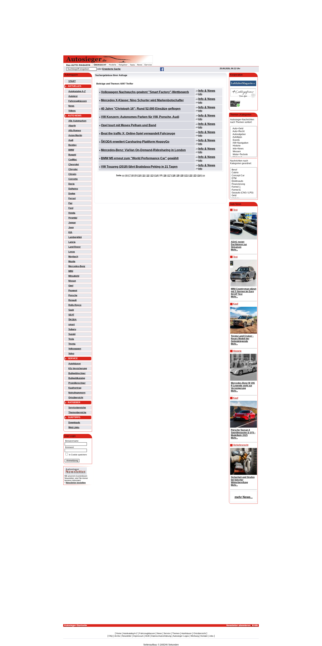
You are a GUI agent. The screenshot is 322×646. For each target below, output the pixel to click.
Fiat (70, 203)
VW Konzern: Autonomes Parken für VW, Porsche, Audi (140, 116)
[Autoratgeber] (243, 134)
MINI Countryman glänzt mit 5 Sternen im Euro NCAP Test (243, 291)
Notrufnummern (76, 392)
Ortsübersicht (75, 397)
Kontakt (204, 636)
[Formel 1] (243, 187)
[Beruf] (243, 169)
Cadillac (72, 159)
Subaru (72, 329)
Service (167, 633)
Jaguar (72, 222)
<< (123, 175)
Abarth (72, 125)
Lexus (71, 251)
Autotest (73, 96)
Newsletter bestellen (76, 483)
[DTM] (243, 178)
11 (144, 175)
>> (203, 175)
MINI (70, 271)
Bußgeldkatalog (76, 378)
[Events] (243, 140)
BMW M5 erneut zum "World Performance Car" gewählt (140, 158)
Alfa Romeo (74, 130)
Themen (176, 633)
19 (178, 175)
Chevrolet (73, 164)
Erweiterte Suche (111, 69)
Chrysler (73, 169)
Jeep (71, 227)
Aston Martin (75, 135)
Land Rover (74, 247)
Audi (70, 140)
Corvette (73, 179)
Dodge (71, 193)
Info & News (206, 90)
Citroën (72, 174)
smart (71, 324)
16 (165, 175)
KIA (70, 232)
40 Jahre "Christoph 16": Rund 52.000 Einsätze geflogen (141, 108)
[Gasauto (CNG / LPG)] (243, 192)
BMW (71, 150)
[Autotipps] (243, 137)
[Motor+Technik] (243, 154)
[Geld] (243, 195)
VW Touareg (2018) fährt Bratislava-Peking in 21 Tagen (139, 166)
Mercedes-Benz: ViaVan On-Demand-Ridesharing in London (143, 150)
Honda (71, 213)
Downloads (74, 422)
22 (191, 175)
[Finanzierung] (243, 184)
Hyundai (72, 218)
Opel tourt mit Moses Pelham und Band (128, 125)
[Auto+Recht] (243, 131)
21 (186, 175)
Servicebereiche (77, 407)
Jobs (211, 636)
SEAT (71, 314)
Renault (72, 300)
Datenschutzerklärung (161, 636)
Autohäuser (74, 363)
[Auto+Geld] (243, 128)
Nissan (72, 281)
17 (169, 175)
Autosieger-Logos (181, 636)
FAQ (111, 636)
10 (139, 175)
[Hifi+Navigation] (243, 143)
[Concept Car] (243, 175)
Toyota (71, 344)
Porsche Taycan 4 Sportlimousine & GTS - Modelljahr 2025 (243, 433)
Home (118, 633)
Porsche (72, 295)
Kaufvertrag (74, 388)
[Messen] (243, 151)
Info (200, 94)
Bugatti (72, 154)
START (72, 81)
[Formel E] (243, 190)
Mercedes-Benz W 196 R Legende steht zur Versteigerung (243, 386)
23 (195, 175)
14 (156, 175)
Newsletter (127, 636)
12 (148, 175)
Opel (70, 285)
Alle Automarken (77, 121)
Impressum (138, 636)
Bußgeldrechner (77, 373)
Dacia (71, 184)
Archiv (117, 636)
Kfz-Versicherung (77, 368)
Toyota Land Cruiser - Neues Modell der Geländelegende (242, 339)
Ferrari (72, 198)
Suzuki (71, 334)
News (71, 106)
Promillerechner (77, 383)
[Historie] (243, 145)
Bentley (72, 145)
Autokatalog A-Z (77, 91)
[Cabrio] (243, 172)
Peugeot (72, 290)
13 (152, 175)
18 (173, 175)
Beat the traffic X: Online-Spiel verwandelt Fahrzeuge (138, 133)
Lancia (71, 242)
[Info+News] (243, 148)
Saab (71, 310)
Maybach (73, 256)
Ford (70, 208)
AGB (147, 636)
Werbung (195, 636)
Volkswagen (74, 348)
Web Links (73, 427)
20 (182, 175)
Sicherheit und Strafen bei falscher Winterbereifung (243, 480)
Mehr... (234, 249)
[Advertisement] (161, 27)
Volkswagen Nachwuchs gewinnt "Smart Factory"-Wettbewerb (145, 92)
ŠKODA (72, 319)
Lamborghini (75, 237)
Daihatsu (73, 188)
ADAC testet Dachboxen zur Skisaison (239, 244)
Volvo (71, 353)
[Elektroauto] (243, 181)
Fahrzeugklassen (77, 101)
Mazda (71, 261)
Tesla (71, 339)
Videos (72, 110)
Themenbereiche (77, 412)
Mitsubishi (73, 276)
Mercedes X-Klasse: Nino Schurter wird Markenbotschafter (142, 100)
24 (199, 175)
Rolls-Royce (74, 305)
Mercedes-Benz (76, 266)
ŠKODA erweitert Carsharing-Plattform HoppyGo (135, 141)
